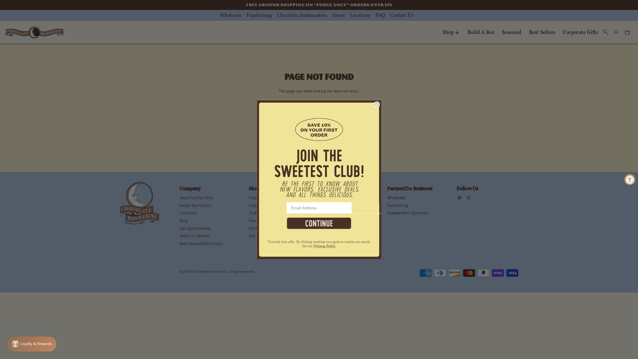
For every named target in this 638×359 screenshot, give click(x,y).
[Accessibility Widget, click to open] (630, 179)
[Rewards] (31, 344)
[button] (319, 151)
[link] (319, 247)
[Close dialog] (376, 104)
